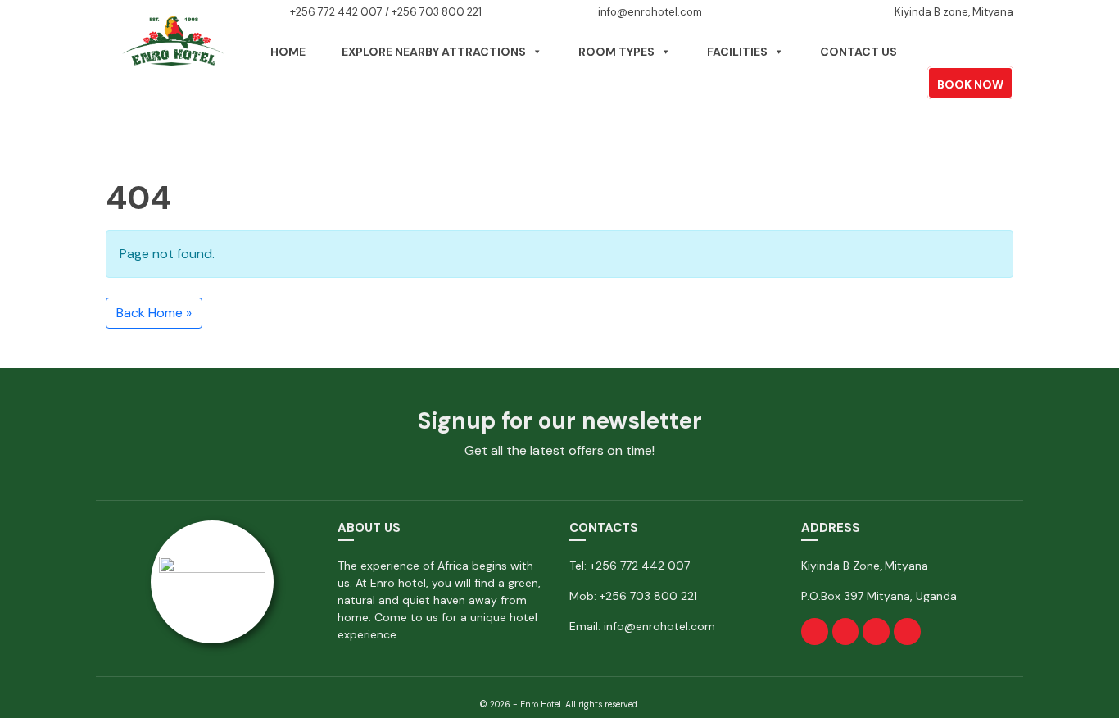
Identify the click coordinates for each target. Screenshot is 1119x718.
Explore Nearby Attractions (434, 51)
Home (288, 51)
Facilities (737, 51)
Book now (970, 84)
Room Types (616, 51)
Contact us (858, 51)
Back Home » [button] (154, 312)
